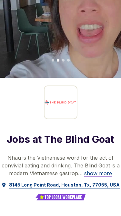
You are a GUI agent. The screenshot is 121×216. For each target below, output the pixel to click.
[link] (98, 173)
